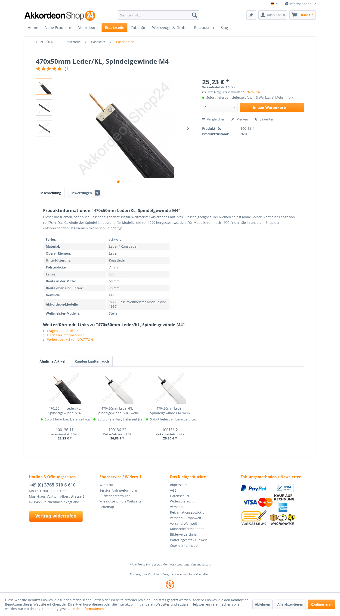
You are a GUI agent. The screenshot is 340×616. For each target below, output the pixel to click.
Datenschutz (179, 496)
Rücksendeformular (114, 496)
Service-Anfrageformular (118, 490)
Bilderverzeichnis (183, 534)
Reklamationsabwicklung (189, 512)
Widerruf (106, 485)
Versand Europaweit (185, 518)
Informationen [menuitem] (300, 4)
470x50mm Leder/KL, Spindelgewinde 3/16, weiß (117, 410)
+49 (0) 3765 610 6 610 (52, 485)
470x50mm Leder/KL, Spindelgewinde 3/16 (64, 410)
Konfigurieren (322, 604)
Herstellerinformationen (65, 335)
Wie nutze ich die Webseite (120, 501)
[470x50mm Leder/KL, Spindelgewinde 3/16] (65, 387)
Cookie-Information (185, 545)
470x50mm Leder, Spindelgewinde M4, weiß (170, 410)
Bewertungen (84, 193)
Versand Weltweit (183, 523)
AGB (173, 490)
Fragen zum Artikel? (62, 331)
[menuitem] (158, 15)
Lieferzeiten (252, 92)
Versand (176, 507)
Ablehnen (262, 604)
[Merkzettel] (251, 15)
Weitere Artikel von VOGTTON (69, 339)
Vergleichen (215, 119)
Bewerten (266, 119)
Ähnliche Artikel (52, 361)
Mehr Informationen (88, 609)
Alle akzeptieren (290, 604)
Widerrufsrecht (182, 501)
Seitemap (106, 507)
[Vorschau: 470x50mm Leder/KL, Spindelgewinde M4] (44, 87)
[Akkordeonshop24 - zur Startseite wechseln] (60, 15)
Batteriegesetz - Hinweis (188, 540)
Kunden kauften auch (92, 361)
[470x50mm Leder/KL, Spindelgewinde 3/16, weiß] (117, 387)
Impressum (179, 485)
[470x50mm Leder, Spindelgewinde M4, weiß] (170, 387)
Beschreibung (50, 193)
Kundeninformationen (187, 529)
